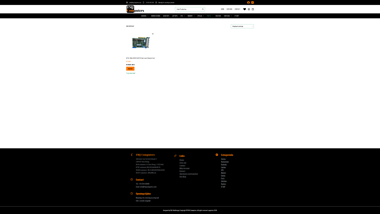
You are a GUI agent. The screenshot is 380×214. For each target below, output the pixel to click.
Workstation (225, 161)
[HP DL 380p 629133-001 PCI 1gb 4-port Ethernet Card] (141, 42)
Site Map (183, 176)
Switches (224, 181)
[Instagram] (252, 2)
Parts (222, 178)
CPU (181, 16)
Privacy (182, 171)
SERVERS (143, 16)
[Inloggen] (249, 9)
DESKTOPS (166, 16)
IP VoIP (237, 16)
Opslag (223, 175)
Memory (223, 173)
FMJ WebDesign (174, 210)
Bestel (130, 69)
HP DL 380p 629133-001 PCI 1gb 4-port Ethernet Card (140, 58)
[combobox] (188, 9)
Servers (223, 159)
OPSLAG (200, 16)
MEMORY (190, 16)
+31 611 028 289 (150, 2)
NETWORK (128, 64)
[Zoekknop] (203, 9)
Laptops (223, 167)
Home (222, 9)
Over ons (229, 9)
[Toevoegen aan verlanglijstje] (152, 33)
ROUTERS (218, 16)
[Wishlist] (244, 9)
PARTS (209, 16)
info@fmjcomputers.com (135, 2)
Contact (237, 9)
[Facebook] (248, 2)
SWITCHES (227, 16)
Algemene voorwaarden (189, 174)
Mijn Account (185, 168)
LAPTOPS (175, 16)
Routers (223, 184)
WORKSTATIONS (155, 16)
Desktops (224, 164)
